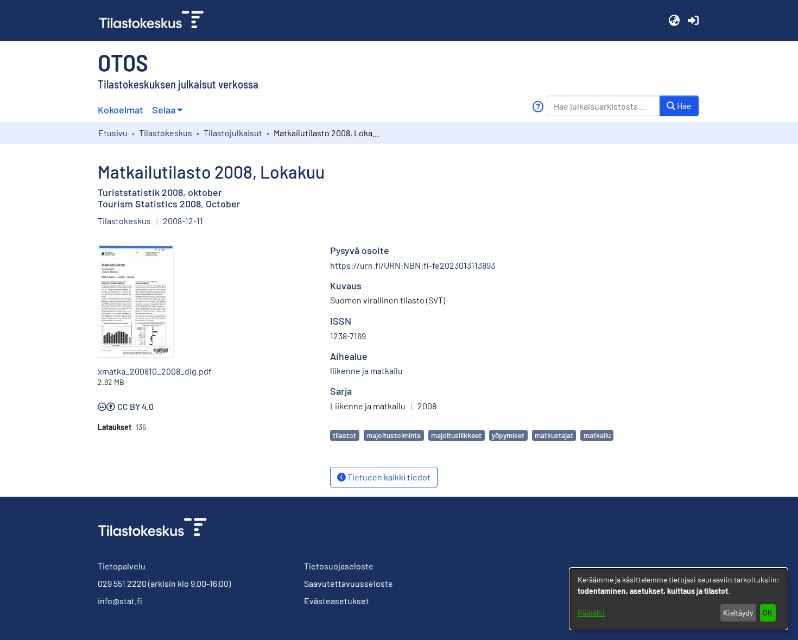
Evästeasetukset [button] (336, 600)
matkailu (597, 435)
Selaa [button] (163, 110)
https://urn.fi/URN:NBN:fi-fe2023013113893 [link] (412, 265)
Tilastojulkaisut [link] (233, 133)
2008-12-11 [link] (183, 221)
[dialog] (678, 598)
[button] (674, 20)
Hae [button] (683, 105)
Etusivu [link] (113, 133)
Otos (123, 62)
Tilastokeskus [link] (165, 133)
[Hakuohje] (537, 106)
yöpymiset (508, 435)
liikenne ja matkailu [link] (366, 370)
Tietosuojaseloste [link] (338, 566)
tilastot (344, 435)
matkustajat (554, 435)
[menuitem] (167, 110)
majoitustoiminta (393, 435)
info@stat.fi (120, 600)
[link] (156, 20)
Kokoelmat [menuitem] (120, 110)
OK (767, 612)
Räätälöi (591, 612)
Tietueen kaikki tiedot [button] (388, 477)
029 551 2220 (122, 583)
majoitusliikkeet (456, 435)
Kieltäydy (738, 612)
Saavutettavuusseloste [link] (348, 583)
